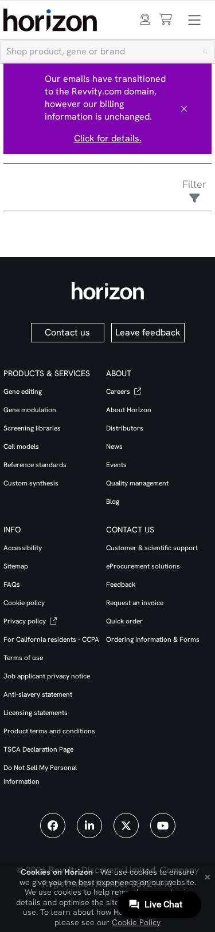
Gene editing (22, 391)
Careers (119, 391)
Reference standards (35, 464)
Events (116, 464)
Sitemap (15, 566)
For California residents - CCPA (51, 639)
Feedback (120, 584)
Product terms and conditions (49, 731)
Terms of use (23, 657)
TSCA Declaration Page (38, 749)
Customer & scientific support (152, 547)
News (114, 446)
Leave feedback (148, 332)
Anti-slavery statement (37, 694)
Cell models (21, 446)
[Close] (184, 109)
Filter (194, 184)
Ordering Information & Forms (153, 639)
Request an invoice (134, 602)
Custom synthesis (30, 483)
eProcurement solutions (143, 566)
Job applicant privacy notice (46, 676)
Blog (112, 501)
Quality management (137, 483)
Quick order (124, 621)
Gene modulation (29, 409)
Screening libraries (32, 428)
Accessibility (22, 547)
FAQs (11, 584)
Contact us (67, 332)
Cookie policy (24, 602)
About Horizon (128, 409)
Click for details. (108, 138)
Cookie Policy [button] (136, 922)
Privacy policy (25, 621)
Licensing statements (35, 712)
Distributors (124, 428)
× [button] (207, 875)
